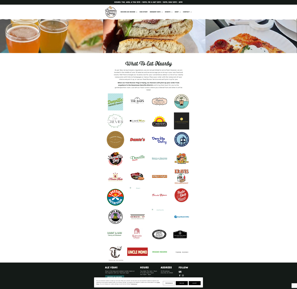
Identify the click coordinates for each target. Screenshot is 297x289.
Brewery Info (155, 12)
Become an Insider (128, 12)
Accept (195, 283)
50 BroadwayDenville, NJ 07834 (167, 272)
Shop (177, 12)
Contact (186, 12)
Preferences (169, 283)
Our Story (144, 12)
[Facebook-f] (180, 275)
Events (167, 12)
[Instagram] (183, 275)
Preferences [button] (134, 284)
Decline (182, 283)
